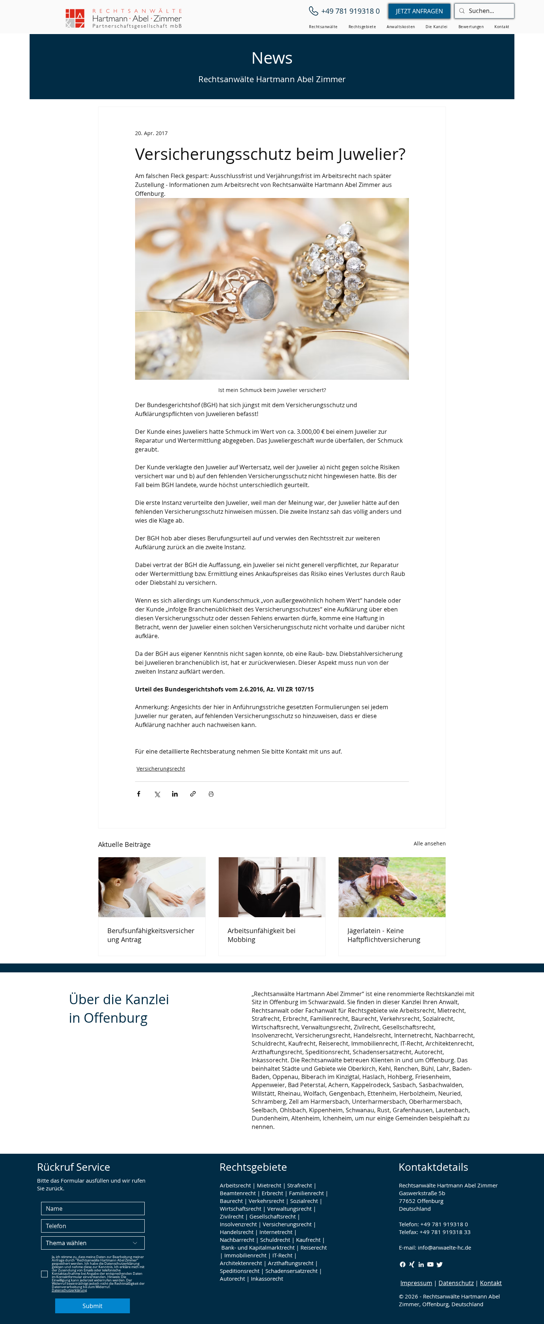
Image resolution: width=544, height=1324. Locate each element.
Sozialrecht (304, 1200)
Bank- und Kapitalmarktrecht (258, 1247)
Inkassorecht (267, 1278)
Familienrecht (306, 1193)
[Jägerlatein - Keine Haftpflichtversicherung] (392, 887)
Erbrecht (272, 1193)
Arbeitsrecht (235, 1185)
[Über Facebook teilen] (138, 793)
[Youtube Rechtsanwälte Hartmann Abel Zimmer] (430, 1264)
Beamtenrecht (238, 1193)
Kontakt (491, 1283)
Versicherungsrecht (161, 768)
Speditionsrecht (239, 1270)
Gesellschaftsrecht (272, 1216)
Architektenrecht (241, 1263)
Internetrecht (275, 1232)
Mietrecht (269, 1185)
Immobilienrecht (245, 1255)
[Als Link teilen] (193, 793)
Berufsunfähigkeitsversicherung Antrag (150, 935)
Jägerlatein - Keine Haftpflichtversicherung (383, 935)
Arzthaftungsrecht (290, 1263)
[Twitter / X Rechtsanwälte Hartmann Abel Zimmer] (439, 1264)
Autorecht (232, 1278)
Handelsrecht (236, 1232)
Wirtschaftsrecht (240, 1208)
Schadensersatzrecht (291, 1270)
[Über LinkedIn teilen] (174, 793)
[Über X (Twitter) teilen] (156, 793)
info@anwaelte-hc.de (444, 1247)
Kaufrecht (308, 1239)
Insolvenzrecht (238, 1224)
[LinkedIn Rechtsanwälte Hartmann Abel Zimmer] (421, 1264)
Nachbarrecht (237, 1239)
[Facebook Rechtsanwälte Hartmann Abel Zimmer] (402, 1264)
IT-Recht (282, 1255)
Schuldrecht (275, 1239)
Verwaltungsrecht (289, 1208)
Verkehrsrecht (266, 1200)
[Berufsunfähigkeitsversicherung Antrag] (151, 887)
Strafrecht (299, 1185)
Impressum (416, 1283)
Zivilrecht (232, 1216)
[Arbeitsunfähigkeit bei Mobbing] (272, 887)
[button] (323, 27)
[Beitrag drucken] (211, 793)
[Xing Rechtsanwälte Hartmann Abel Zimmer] (412, 1264)
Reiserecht (313, 1247)
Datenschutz (456, 1283)
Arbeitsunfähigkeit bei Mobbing (262, 935)
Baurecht (231, 1200)
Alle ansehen (430, 843)
